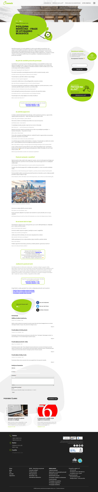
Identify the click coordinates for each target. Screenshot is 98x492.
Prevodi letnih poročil (75, 476)
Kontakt (11, 473)
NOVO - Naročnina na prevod (36, 468)
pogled (18, 411)
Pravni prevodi (53, 479)
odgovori (52, 326)
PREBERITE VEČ (11, 426)
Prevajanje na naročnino (73, 3)
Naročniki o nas (33, 475)
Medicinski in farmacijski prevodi (57, 472)
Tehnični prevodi (53, 470)
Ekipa (10, 468)
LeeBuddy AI (47, 3)
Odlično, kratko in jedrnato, (19, 318)
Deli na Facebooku (44, 302)
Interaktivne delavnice (35, 477)
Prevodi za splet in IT (74, 468)
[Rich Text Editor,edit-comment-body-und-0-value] (33, 381)
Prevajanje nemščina (54, 484)
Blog (10, 470)
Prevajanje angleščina (54, 482)
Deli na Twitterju (44, 306)
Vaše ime (13, 368)
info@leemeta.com (17, 452)
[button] (13, 377)
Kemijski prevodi (53, 474)
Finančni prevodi (73, 475)
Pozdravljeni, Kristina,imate (19, 330)
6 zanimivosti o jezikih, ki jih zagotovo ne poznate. (46, 419)
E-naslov (14, 371)
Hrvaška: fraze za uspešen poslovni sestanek (24, 291)
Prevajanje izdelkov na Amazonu (57, 477)
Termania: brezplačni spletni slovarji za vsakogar (16, 419)
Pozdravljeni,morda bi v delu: (20, 342)
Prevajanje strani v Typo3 (76, 473)
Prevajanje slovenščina (55, 481)
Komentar (14, 375)
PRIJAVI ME (80, 69)
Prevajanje (52, 468)
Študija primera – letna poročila (77, 478)
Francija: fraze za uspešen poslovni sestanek (23, 290)
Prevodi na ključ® (57, 3)
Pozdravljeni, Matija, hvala (19, 355)
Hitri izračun (86, 3)
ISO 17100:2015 (80, 453)
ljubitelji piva (39, 252)
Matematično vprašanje (17, 387)
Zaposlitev (12, 475)
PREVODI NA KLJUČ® (80, 95)
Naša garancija (33, 473)
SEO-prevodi (73, 470)
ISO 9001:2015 (73, 453)
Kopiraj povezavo (44, 310)
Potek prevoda (33, 472)
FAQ (10, 472)
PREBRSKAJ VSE (52, 398)
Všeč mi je (24, 307)
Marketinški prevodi (54, 475)
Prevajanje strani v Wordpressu (77, 471)
